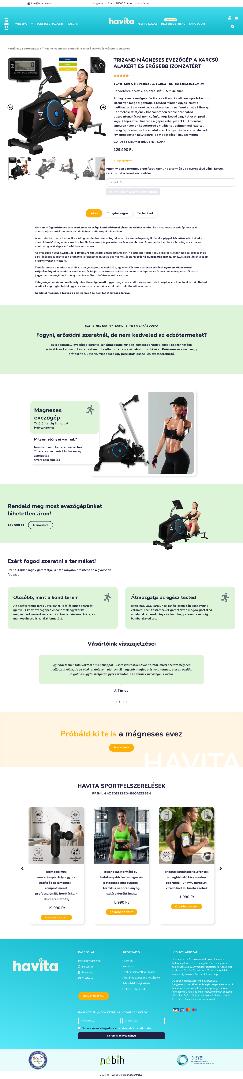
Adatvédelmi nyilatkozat (136, 983)
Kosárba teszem (56, 917)
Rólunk (72, 24)
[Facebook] (6, 27)
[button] (232, 26)
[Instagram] (6, 21)
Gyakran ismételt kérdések (138, 972)
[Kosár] (236, 17)
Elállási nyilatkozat (133, 989)
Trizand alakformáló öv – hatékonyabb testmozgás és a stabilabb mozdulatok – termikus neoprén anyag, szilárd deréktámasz (121, 883)
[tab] (94, 213)
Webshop (22, 24)
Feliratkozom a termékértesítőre (133, 192)
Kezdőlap (14, 48)
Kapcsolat (197, 24)
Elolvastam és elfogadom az (116, 1028)
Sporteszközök (31, 48)
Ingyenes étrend (173, 24)
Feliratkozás (147, 24)
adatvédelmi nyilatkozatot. (135, 1028)
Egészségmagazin (50, 24)
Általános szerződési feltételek (141, 977)
